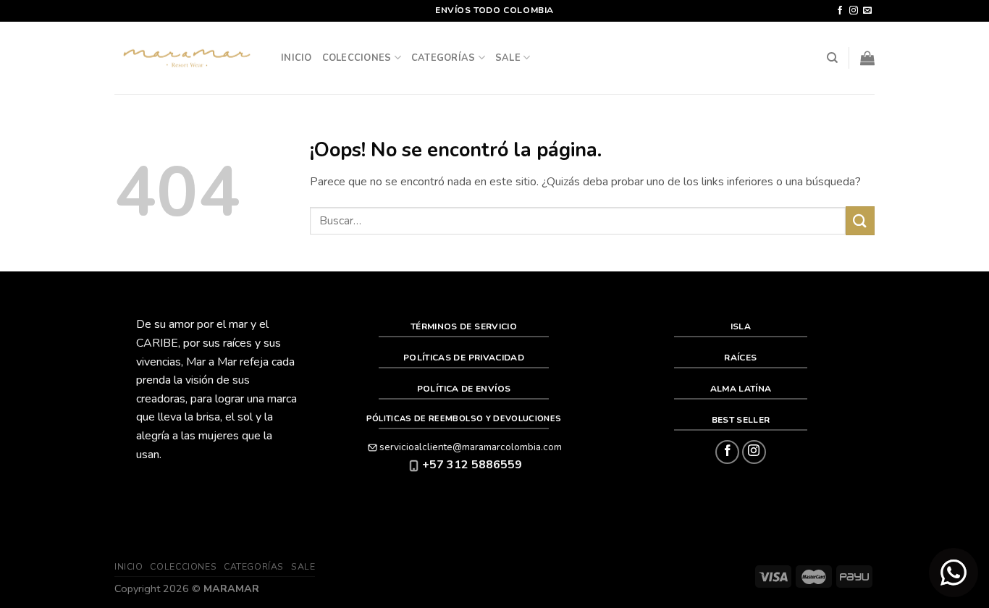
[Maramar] (186, 58)
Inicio (296, 57)
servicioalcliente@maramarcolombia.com (470, 447)
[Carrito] (867, 58)
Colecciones (357, 57)
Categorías (443, 57)
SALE (508, 57)
